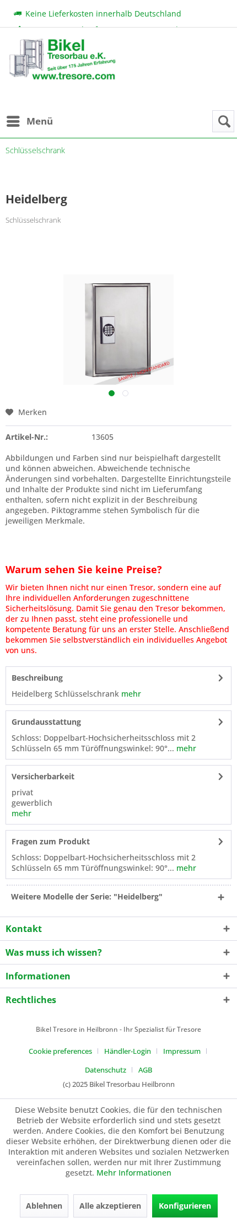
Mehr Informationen (133, 1172)
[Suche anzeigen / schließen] (223, 121)
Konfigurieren (185, 1205)
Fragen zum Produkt (51, 841)
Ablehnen (44, 1205)
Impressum (182, 1051)
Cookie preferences (60, 1051)
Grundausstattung (46, 721)
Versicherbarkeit (43, 776)
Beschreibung (37, 677)
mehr (130, 693)
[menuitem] (29, 121)
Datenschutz (105, 1070)
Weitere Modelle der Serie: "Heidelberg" (87, 896)
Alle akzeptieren (110, 1205)
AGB (145, 1070)
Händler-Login (127, 1051)
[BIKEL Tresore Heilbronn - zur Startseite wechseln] (62, 74)
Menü (39, 121)
